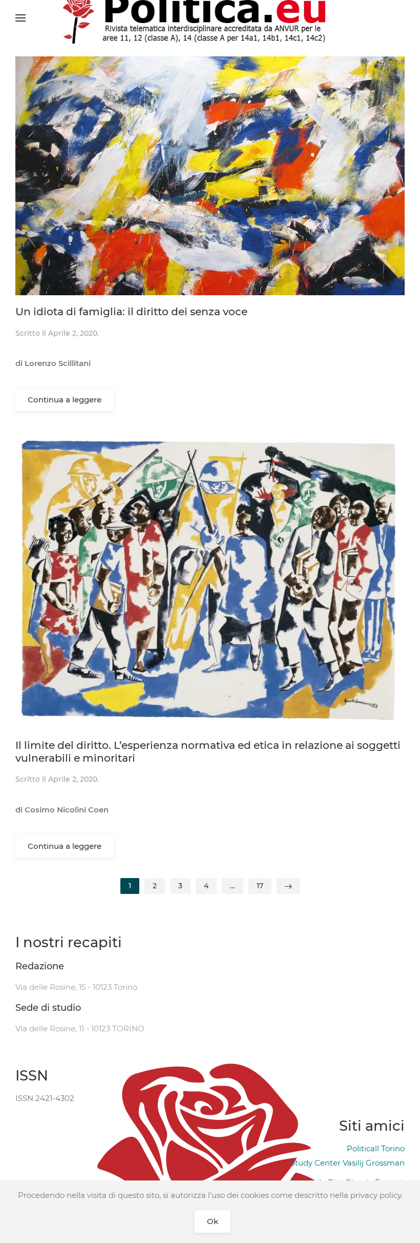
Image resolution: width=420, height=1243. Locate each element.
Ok (212, 1221)
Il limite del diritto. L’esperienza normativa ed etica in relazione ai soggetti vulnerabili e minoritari (208, 751)
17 (260, 885)
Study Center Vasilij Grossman (347, 1163)
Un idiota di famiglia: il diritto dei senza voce (131, 311)
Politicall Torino (376, 1148)
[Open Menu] (20, 18)
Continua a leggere (64, 399)
